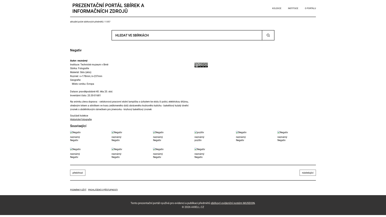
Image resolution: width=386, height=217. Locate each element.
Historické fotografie (81, 119)
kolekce (276, 8)
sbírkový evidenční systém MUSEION (233, 203)
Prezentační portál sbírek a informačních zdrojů (108, 8)
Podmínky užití (78, 190)
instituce (293, 8)
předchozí (78, 172)
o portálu (310, 8)
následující (307, 172)
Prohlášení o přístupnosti (103, 190)
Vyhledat (268, 35)
